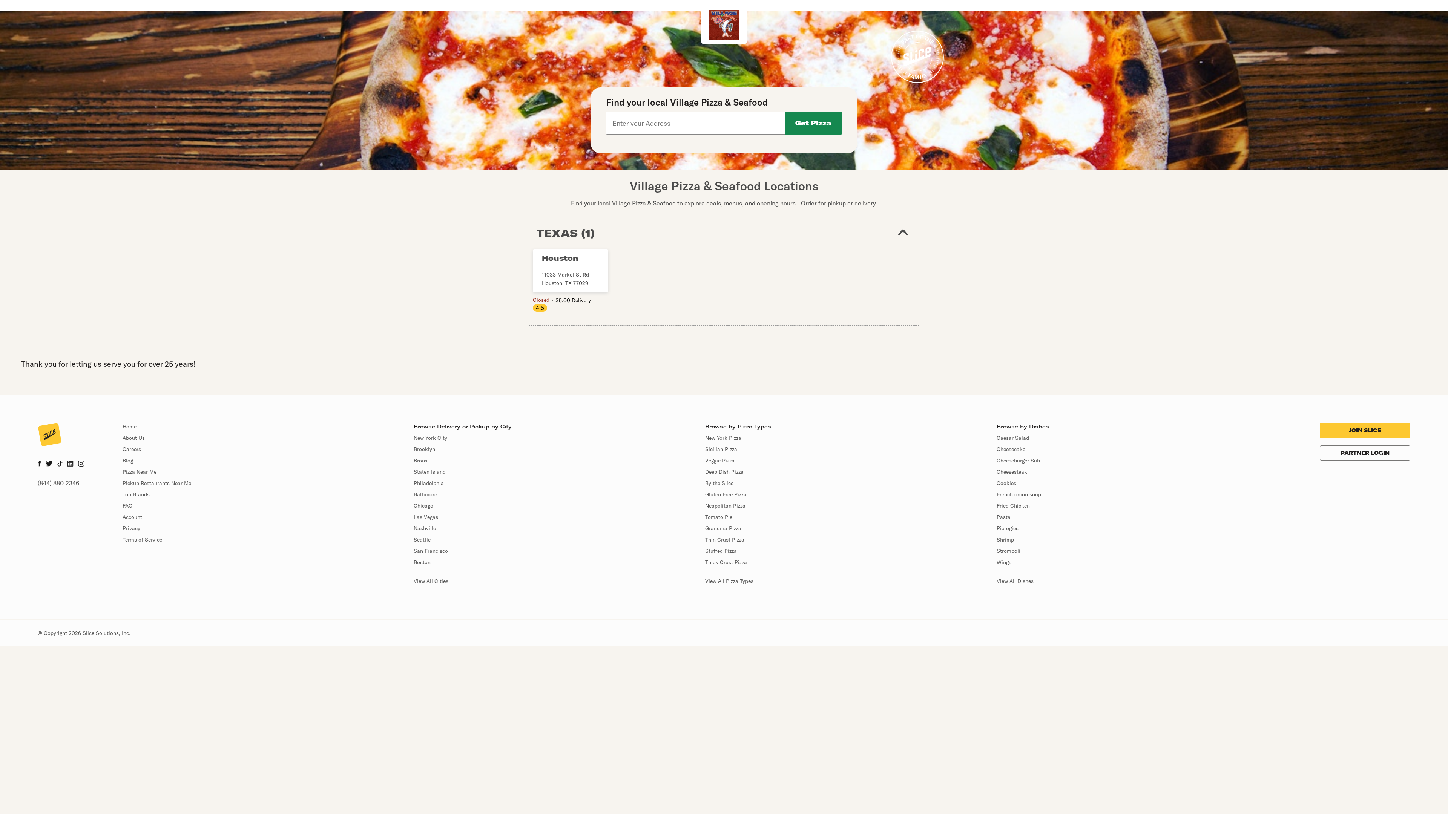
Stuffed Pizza (721, 551)
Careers (132, 449)
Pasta (1004, 517)
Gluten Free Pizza (726, 494)
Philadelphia (429, 483)
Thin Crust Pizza (724, 539)
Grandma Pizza (723, 528)
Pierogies (1008, 528)
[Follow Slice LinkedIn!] (70, 464)
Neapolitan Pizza (725, 505)
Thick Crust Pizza (726, 562)
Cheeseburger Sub (1018, 460)
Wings (1004, 562)
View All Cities (431, 581)
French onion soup (1019, 494)
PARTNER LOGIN (1365, 453)
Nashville (425, 528)
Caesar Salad (1013, 438)
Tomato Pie (718, 517)
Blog (128, 460)
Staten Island (430, 471)
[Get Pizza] (813, 123)
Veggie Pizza (720, 460)
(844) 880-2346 (58, 483)
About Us (134, 438)
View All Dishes (1015, 581)
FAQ (127, 505)
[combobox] (695, 123)
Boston (422, 562)
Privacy (131, 528)
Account (132, 517)
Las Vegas (426, 517)
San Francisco (431, 551)
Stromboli (1008, 551)
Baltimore (425, 494)
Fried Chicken (1013, 505)
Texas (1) (566, 233)
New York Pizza (723, 438)
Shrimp (1005, 539)
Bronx (421, 460)
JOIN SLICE (1365, 430)
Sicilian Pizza (721, 449)
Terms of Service (142, 539)
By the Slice (719, 483)
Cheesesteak (1012, 471)
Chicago (423, 505)
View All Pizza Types (729, 581)
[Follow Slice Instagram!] (81, 464)
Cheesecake (1011, 449)
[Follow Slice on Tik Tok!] (60, 464)
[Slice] (50, 435)
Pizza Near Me (139, 471)
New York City (430, 438)
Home (130, 426)
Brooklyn (424, 449)
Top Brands (136, 494)
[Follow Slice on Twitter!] (49, 464)
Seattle (422, 539)
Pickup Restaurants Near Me (157, 483)
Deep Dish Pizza (724, 471)
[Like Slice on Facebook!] (39, 464)
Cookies (1006, 483)
